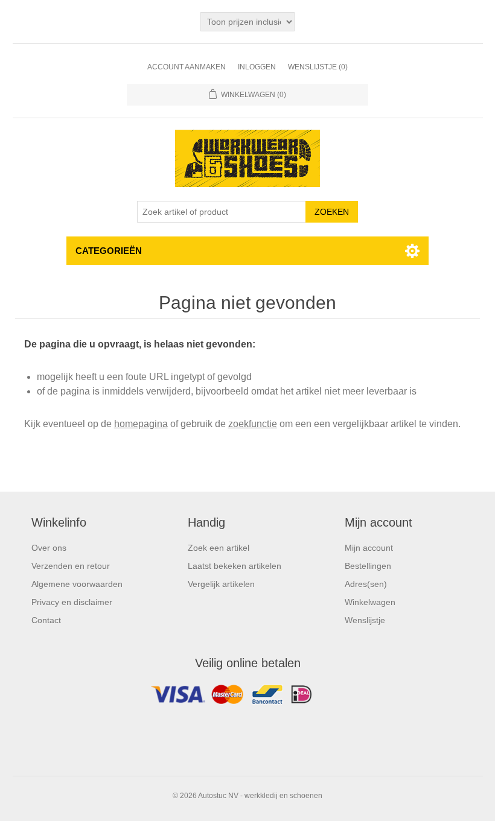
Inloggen (257, 67)
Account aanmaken (186, 67)
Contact (46, 620)
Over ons (48, 548)
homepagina (141, 424)
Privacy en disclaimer (71, 602)
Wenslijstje (365, 620)
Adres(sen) (366, 584)
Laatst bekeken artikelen (234, 566)
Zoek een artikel (218, 548)
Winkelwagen (370, 602)
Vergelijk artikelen (221, 584)
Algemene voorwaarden (77, 584)
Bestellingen (368, 566)
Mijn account (369, 548)
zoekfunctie (252, 424)
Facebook (247, 697)
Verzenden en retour (70, 566)
